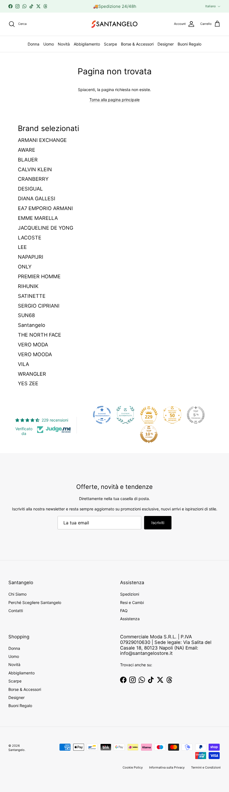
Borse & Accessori (137, 44)
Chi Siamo (17, 594)
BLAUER (28, 160)
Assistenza (130, 618)
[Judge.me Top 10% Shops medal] (149, 434)
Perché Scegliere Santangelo (34, 602)
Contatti (15, 610)
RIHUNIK (28, 286)
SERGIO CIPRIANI (38, 306)
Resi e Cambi (132, 602)
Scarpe (110, 44)
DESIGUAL (30, 189)
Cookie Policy (133, 767)
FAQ (124, 610)
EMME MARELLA (38, 218)
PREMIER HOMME (39, 276)
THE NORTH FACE (39, 335)
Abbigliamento (87, 44)
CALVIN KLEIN (35, 169)
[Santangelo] (114, 24)
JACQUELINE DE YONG (45, 228)
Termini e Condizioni (206, 767)
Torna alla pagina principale (114, 99)
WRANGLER (32, 374)
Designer (166, 44)
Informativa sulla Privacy (167, 767)
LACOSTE (29, 238)
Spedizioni (129, 594)
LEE (22, 247)
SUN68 (26, 315)
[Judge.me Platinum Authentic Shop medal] (125, 415)
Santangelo (31, 325)
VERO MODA (33, 345)
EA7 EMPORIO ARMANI (45, 208)
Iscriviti (157, 522)
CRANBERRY (33, 179)
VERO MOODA (35, 354)
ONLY (25, 267)
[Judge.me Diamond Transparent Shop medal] (102, 415)
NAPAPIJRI (30, 257)
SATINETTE (32, 296)
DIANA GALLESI (36, 198)
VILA (23, 364)
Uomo (48, 44)
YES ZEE (28, 383)
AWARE (26, 150)
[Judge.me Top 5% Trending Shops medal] (196, 415)
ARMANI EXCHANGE (42, 140)
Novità (64, 44)
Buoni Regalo (189, 44)
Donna (33, 44)
